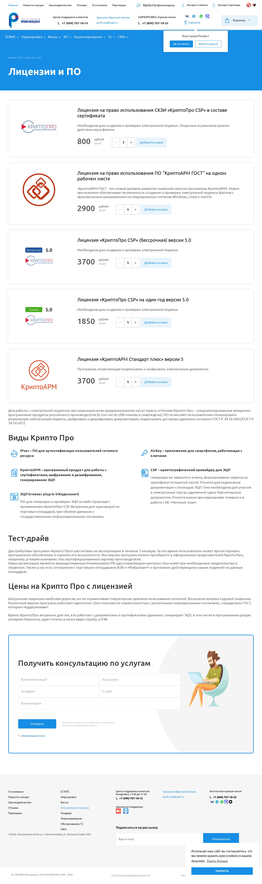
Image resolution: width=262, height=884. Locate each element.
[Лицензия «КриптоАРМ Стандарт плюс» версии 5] (39, 376)
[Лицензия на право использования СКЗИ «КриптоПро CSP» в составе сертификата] (39, 127)
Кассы (64, 802)
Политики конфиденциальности (79, 725)
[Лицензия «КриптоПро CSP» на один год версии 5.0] (39, 316)
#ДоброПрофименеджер (158, 5)
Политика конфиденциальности (131, 875)
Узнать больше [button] (217, 861)
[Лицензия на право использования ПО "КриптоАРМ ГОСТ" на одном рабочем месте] (39, 190)
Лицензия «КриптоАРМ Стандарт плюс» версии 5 (130, 359)
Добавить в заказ (151, 142)
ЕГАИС (65, 791)
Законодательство (19, 802)
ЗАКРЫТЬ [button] (222, 870)
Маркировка (68, 797)
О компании (15, 791)
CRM (63, 829)
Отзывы (13, 807)
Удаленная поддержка (129, 806)
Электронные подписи (75, 807)
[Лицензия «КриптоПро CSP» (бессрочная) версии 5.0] (39, 257)
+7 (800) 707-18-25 (155, 23)
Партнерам (15, 813)
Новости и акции (18, 797)
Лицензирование (71, 818)
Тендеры (66, 813)
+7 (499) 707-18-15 (75, 23)
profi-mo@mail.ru (107, 22)
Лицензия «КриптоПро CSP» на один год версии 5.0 (133, 299)
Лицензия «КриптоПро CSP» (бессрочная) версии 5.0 (134, 240)
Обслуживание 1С (72, 823)
